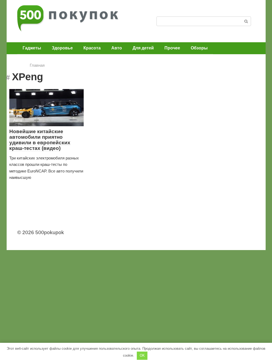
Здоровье (62, 48)
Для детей (143, 48)
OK (142, 355)
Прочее (172, 48)
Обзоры (199, 48)
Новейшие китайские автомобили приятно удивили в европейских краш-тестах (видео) (39, 140)
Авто (116, 48)
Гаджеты (32, 48)
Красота (92, 48)
